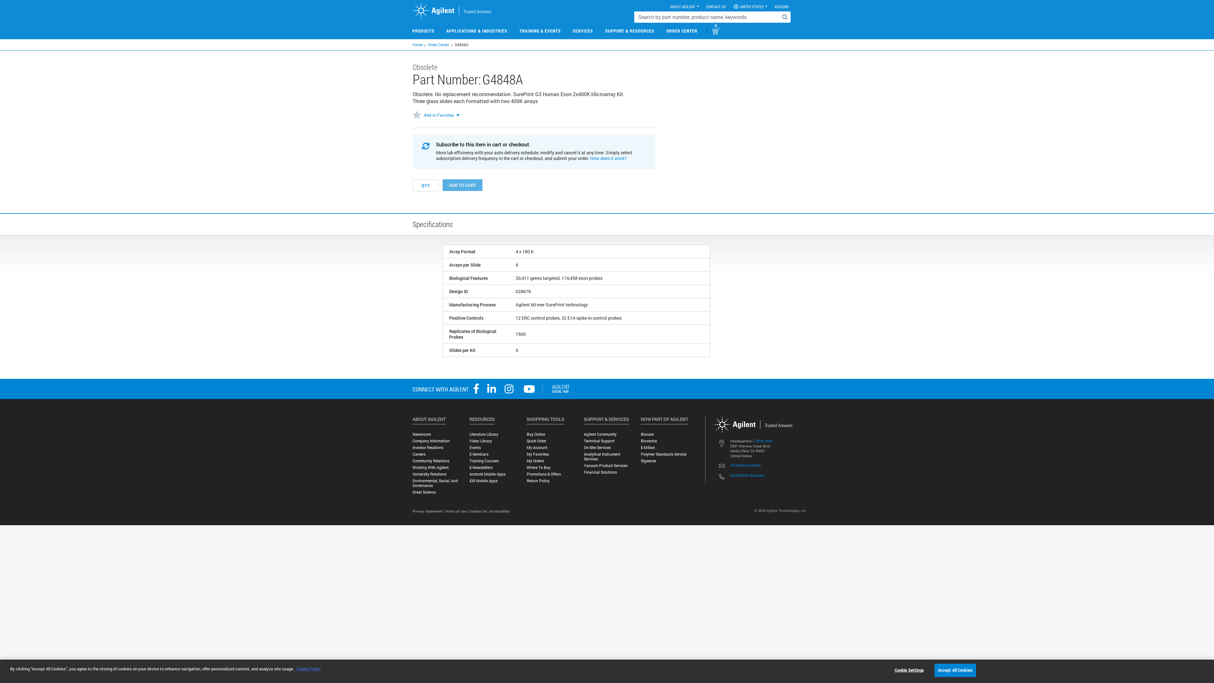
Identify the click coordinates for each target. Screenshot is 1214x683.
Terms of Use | (457, 511)
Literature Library (483, 434)
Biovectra (649, 441)
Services (583, 31)
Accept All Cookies (955, 670)
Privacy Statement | (429, 511)
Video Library (480, 441)
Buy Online (536, 434)
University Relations (429, 474)
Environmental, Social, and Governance (435, 483)
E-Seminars (478, 454)
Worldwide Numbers (747, 475)
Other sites (764, 440)
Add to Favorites (439, 115)
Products (423, 31)
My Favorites (538, 454)
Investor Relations (428, 447)
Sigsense (648, 460)
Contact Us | (479, 511)
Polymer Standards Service (663, 454)
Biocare (647, 434)
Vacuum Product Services (606, 465)
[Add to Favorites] (417, 115)
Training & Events (540, 31)
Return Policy (538, 480)
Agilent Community (600, 434)
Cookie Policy (309, 669)
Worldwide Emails (745, 465)
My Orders (535, 460)
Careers (419, 454)
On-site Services (597, 447)
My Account (537, 447)
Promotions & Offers (544, 474)
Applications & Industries (476, 31)
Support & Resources (629, 31)
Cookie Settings (909, 670)
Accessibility (499, 511)
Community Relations (431, 460)
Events (475, 447)
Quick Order (536, 441)
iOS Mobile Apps (483, 480)
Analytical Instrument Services (602, 456)
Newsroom (422, 434)
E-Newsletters (481, 467)
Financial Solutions (600, 472)
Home (418, 44)
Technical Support (599, 441)
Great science (424, 492)
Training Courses (484, 460)
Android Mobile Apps (487, 474)
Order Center (681, 31)
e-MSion (648, 447)
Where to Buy (538, 467)
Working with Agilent (431, 467)
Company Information (431, 441)
